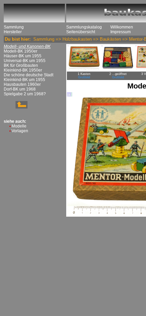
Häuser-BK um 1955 (22, 56)
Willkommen (121, 27)
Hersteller (13, 31)
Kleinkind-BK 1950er (23, 70)
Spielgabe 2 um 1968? (25, 94)
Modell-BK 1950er (20, 51)
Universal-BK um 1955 (24, 60)
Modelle (19, 126)
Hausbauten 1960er (22, 84)
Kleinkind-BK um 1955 (24, 79)
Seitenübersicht (80, 31)
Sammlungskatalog (84, 27)
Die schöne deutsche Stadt (28, 75)
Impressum (120, 31)
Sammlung (14, 27)
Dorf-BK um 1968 (20, 89)
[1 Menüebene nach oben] (16, 107)
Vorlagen (20, 131)
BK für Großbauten (21, 65)
